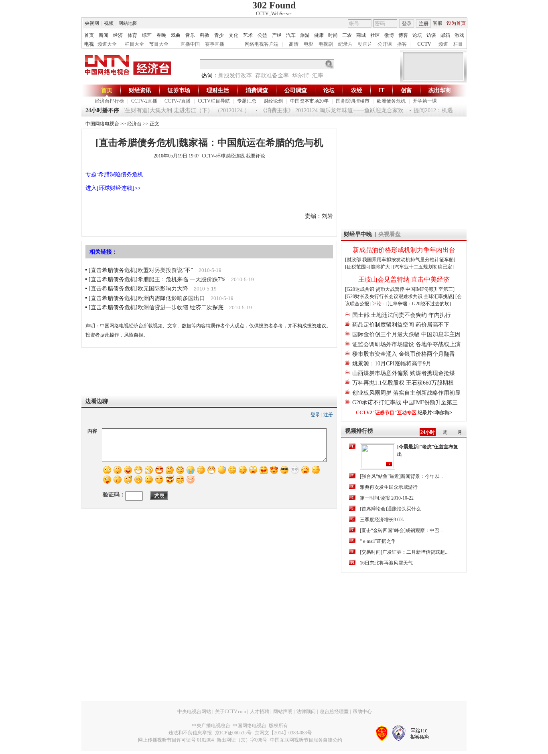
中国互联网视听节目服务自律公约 (306, 740)
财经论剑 (273, 101)
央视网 (92, 23)
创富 (406, 90)
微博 (389, 35)
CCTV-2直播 (144, 101)
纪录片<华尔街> (435, 412)
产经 (277, 35)
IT (381, 90)
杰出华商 (439, 90)
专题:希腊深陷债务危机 (114, 174)
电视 (89, 44)
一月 (457, 432)
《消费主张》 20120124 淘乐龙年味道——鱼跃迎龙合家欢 (327, 110)
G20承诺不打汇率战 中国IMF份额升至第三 (405, 402)
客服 (437, 23)
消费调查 (257, 90)
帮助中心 (362, 711)
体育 (132, 35)
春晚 (161, 35)
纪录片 (345, 44)
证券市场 (179, 90)
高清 (293, 44)
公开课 (385, 44)
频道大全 (107, 44)
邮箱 (445, 35)
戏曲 (176, 35)
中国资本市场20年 (309, 101)
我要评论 (255, 156)
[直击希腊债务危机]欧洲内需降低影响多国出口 (147, 298)
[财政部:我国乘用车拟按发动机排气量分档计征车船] (400, 259)
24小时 (427, 432)
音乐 (190, 35)
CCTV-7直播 (177, 101)
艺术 (248, 35)
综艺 (147, 35)
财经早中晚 (358, 234)
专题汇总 (246, 101)
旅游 (305, 35)
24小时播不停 (102, 110)
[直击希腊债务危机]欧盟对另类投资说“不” (141, 270)
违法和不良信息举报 (190, 733)
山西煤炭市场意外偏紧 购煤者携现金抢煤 (403, 373)
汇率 (317, 76)
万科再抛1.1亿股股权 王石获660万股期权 (403, 383)
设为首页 (456, 23)
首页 (89, 35)
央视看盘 (389, 234)
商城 (361, 35)
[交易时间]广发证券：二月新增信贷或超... (404, 552)
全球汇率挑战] (439, 296)
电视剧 (326, 44)
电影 (308, 44)
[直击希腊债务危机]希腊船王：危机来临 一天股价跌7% (157, 279)
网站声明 (282, 711)
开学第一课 (425, 101)
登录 (407, 23)
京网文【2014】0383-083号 (283, 733)
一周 (443, 432)
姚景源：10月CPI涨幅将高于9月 (391, 364)
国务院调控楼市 (352, 101)
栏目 (458, 44)
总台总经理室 (334, 711)
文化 (233, 35)
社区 (375, 35)
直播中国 (190, 44)
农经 (356, 90)
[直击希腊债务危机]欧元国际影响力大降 (138, 289)
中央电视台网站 (194, 711)
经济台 (134, 124)
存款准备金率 (272, 76)
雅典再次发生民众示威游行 (389, 487)
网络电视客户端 (261, 44)
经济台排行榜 (109, 101)
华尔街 (300, 76)
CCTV (424, 44)
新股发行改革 (235, 76)
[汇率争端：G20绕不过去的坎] (418, 303)
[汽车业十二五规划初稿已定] (423, 267)
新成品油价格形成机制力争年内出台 (404, 249)
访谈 (431, 35)
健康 (319, 35)
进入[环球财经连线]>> (113, 188)
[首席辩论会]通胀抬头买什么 (390, 509)
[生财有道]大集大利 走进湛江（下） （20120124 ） (181, 110)
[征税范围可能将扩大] (368, 267)
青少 (219, 35)
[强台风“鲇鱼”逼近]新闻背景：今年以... (401, 476)
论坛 (417, 35)
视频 (109, 23)
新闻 (103, 35)
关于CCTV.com (230, 711)
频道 (443, 44)
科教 (204, 35)
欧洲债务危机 (391, 101)
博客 (403, 35)
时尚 (333, 35)
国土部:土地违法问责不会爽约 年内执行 (401, 315)
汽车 (291, 35)
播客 (402, 44)
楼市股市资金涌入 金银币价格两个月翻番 (403, 354)
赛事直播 (214, 44)
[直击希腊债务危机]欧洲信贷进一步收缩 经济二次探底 (156, 307)
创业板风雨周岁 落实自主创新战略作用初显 (406, 393)
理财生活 (218, 90)
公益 (262, 35)
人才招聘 (259, 711)
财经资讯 (140, 90)
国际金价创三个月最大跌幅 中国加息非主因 (406, 334)
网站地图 (128, 23)
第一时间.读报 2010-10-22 (387, 498)
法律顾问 (306, 711)
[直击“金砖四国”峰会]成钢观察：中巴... (401, 530)
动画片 (365, 44)
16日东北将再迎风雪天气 (386, 563)
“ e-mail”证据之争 (378, 541)
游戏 (459, 35)
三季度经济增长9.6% (382, 519)
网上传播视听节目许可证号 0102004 (176, 740)
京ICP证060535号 (233, 733)
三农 (347, 35)
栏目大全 (134, 44)
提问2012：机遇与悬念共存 (442, 110)
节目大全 (158, 44)
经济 (118, 35)
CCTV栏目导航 (214, 101)
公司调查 (295, 90)
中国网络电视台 (102, 124)
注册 (423, 23)
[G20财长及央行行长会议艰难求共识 (384, 296)
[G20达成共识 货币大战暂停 (375, 289)
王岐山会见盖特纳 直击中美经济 (404, 279)
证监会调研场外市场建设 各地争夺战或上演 (406, 344)
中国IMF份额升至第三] (430, 289)
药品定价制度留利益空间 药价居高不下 (400, 325)
